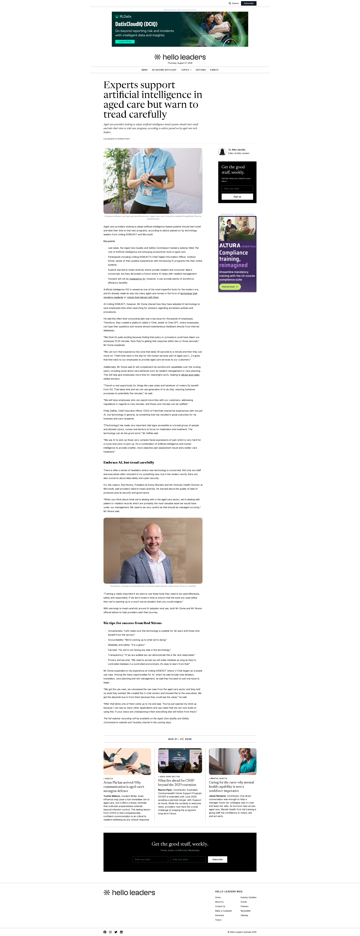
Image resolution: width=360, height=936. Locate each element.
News (145, 70)
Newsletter (246, 911)
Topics (185, 70)
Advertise (219, 915)
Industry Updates (248, 897)
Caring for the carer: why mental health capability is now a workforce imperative (231, 787)
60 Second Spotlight (164, 70)
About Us (219, 902)
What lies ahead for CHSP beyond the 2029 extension (177, 783)
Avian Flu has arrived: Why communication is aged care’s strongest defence (124, 787)
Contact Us (220, 906)
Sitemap (244, 915)
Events (214, 70)
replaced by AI (137, 278)
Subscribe (249, 3)
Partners (244, 906)
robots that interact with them (143, 297)
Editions (201, 70)
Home (218, 897)
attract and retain (190, 374)
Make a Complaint (223, 911)
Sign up (237, 196)
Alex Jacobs (238, 149)
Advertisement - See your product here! (180, 10)
